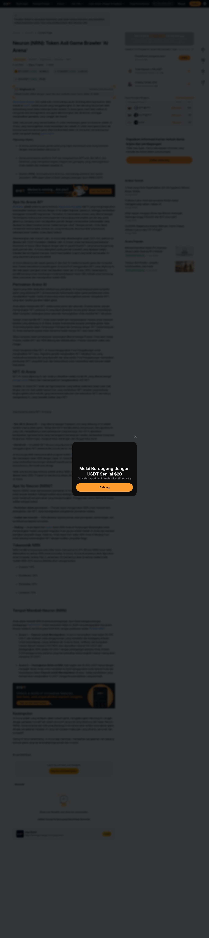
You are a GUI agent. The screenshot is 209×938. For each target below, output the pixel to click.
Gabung (104, 487)
